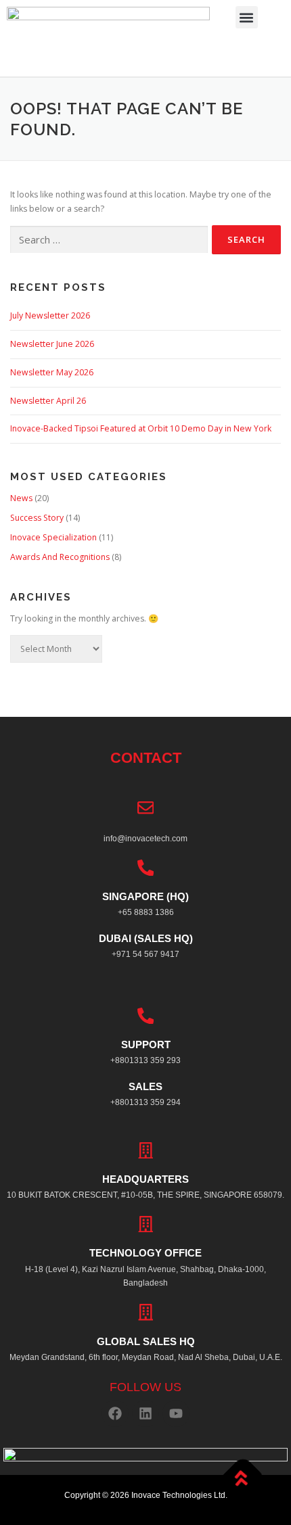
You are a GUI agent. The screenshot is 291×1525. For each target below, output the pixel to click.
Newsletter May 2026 (51, 372)
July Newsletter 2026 (50, 315)
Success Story (37, 517)
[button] (247, 17)
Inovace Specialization (53, 537)
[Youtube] (175, 1413)
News (21, 498)
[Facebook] (115, 1413)
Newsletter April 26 (48, 400)
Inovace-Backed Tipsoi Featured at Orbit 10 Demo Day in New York (140, 428)
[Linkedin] (145, 1413)
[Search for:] (109, 240)
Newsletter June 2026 (52, 344)
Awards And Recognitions (60, 557)
